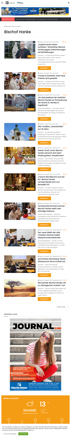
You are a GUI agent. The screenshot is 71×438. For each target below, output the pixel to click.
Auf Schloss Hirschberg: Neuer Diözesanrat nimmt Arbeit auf (52, 260)
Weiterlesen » (44, 68)
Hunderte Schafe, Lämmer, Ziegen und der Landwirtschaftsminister (36, 19)
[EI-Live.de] (14, 2)
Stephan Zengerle (44, 42)
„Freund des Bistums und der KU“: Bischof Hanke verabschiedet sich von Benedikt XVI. (51, 181)
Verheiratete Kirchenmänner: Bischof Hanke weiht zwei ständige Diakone (51, 208)
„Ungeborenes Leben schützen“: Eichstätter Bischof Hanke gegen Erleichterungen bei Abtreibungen (52, 48)
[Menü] (2, 3)
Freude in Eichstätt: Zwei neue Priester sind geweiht (51, 77)
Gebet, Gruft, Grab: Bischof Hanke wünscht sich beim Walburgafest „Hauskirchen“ (51, 153)
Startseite (8, 26)
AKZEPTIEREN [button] (23, 434)
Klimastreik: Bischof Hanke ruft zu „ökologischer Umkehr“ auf (52, 284)
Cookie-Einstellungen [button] (9, 434)
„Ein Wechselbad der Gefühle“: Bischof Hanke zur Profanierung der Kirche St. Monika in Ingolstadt (52, 101)
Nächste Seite (61, 307)
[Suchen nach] (69, 3)
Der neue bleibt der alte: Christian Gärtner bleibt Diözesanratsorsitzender (49, 235)
